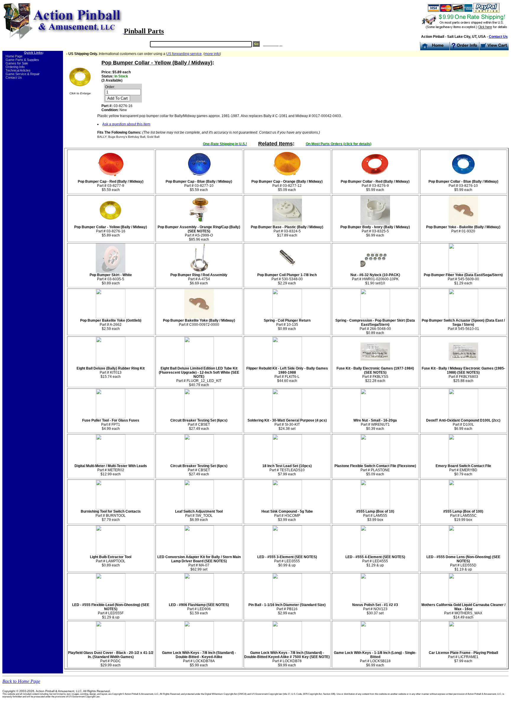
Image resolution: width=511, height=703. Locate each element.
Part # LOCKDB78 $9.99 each (287, 659)
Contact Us (498, 37)
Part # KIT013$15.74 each (111, 372)
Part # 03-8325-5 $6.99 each (375, 231)
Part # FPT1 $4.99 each (110, 424)
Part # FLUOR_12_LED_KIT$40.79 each (199, 376)
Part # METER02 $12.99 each (111, 470)
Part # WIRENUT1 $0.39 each (375, 424)
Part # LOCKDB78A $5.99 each (199, 659)
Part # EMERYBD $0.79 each (463, 470)
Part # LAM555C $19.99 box (463, 515)
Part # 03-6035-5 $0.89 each (111, 279)
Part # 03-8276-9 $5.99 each (375, 185)
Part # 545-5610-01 (463, 324)
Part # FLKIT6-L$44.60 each (287, 374)
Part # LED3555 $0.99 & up (287, 561)
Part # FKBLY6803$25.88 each (463, 374)
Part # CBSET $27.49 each (198, 424)
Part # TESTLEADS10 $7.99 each (287, 470)
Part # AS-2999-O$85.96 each (199, 233)
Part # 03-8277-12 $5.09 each (287, 185)
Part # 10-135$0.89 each (287, 324)
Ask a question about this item (126, 124)
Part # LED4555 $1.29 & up (375, 561)
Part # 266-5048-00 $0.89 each (375, 326)
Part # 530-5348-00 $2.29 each (287, 279)
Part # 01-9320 (463, 229)
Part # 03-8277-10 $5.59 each (199, 185)
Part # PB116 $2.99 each (287, 609)
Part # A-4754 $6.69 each (198, 279)
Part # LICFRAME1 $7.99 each (463, 657)
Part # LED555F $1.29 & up (110, 611)
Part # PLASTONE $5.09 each (375, 470)
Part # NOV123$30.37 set (375, 609)
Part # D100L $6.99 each (463, 424)
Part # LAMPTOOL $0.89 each (110, 561)
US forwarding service (184, 54)
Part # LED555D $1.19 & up (463, 563)
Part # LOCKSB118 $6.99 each (375, 659)
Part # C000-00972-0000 (199, 322)
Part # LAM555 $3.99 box (375, 515)
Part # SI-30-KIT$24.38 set (287, 424)
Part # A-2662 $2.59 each (110, 324)
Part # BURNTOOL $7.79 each (111, 515)
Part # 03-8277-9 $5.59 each (110, 185)
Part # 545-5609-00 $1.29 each (463, 279)
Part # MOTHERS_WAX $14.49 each (463, 611)
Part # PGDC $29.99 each (110, 659)
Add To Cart (117, 98)
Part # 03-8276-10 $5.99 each (463, 185)
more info (212, 54)
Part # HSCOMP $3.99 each (287, 515)
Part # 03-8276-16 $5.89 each (110, 231)
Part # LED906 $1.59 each (199, 609)
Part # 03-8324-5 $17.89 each (287, 231)
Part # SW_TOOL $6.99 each (199, 515)
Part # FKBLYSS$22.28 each (375, 374)
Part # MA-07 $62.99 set (199, 563)
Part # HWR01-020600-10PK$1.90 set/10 (375, 279)
